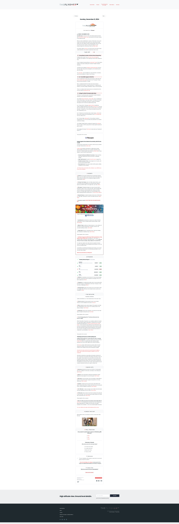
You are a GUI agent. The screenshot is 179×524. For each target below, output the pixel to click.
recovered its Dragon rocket (83, 37)
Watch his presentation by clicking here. (84, 252)
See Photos (92, 231)
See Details (90, 227)
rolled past (86, 118)
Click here (89, 129)
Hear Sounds (84, 381)
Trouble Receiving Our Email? (104, 5)
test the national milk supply (82, 79)
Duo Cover (79, 402)
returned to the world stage (93, 57)
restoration (80, 72)
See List (93, 302)
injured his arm (95, 106)
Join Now (114, 495)
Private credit (79, 148)
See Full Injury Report (97, 192)
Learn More (91, 329)
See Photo (88, 395)
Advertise (117, 4)
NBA (89, 200)
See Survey (79, 371)
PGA (77, 201)
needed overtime (91, 105)
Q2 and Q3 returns (93, 159)
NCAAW (98, 200)
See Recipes (79, 222)
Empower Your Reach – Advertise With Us (66, 514)
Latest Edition (92, 4)
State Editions (111, 4)
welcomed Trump (93, 62)
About (61, 510)
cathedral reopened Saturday (92, 67)
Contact (61, 512)
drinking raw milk (87, 90)
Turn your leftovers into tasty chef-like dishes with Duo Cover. (88, 407)
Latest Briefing (62, 508)
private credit (88, 145)
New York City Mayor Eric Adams (86, 462)
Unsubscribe (78, 477)
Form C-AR (61, 516)
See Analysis (94, 386)
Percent (86, 48)
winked (98, 113)
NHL (92, 200)
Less (88, 437)
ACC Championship (97, 114)
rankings (98, 123)
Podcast (97, 4)
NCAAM (94, 200)
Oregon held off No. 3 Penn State (87, 98)
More (84, 179)
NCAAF (86, 200)
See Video (91, 311)
